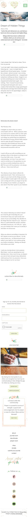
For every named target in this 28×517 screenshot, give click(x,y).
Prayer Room (14, 441)
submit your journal (14, 390)
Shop (14, 445)
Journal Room (14, 435)
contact (14, 453)
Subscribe (14, 333)
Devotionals (14, 438)
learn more (14, 418)
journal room (14, 386)
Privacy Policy (23, 512)
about (14, 433)
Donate (14, 448)
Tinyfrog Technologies (16, 513)
